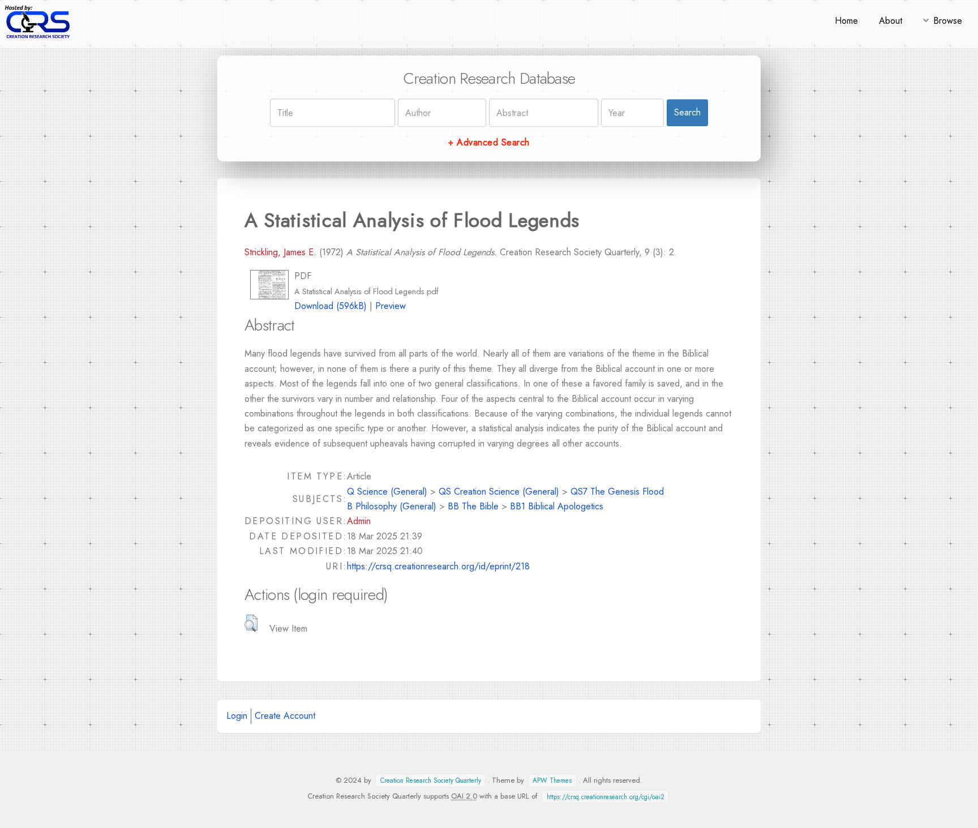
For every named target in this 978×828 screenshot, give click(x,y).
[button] (251, 623)
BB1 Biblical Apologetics (556, 506)
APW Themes (552, 780)
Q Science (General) (387, 491)
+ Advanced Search (488, 142)
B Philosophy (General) (391, 506)
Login (236, 715)
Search (687, 112)
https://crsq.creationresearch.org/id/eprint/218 (438, 566)
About (890, 20)
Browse (947, 20)
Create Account (285, 715)
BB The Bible (473, 506)
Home (846, 20)
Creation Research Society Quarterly (430, 780)
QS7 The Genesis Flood (617, 491)
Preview (390, 305)
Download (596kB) (330, 305)
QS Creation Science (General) (499, 491)
